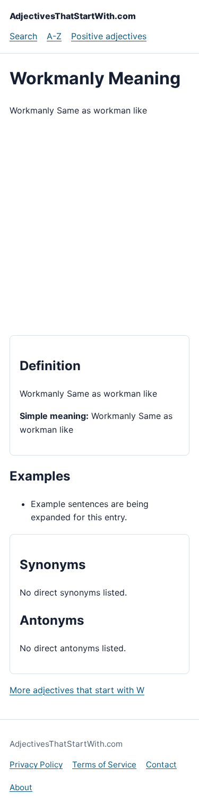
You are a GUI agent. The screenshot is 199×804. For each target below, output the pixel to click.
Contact (161, 764)
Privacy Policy (36, 764)
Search (23, 36)
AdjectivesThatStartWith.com (73, 16)
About (21, 787)
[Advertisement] (99, 226)
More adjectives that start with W (77, 690)
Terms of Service (104, 764)
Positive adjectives (108, 36)
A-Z (54, 36)
